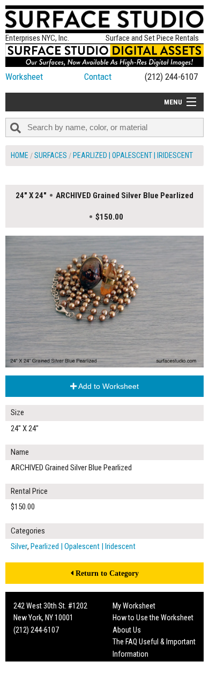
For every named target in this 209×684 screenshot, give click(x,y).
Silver (19, 546)
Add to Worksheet (108, 386)
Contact (97, 76)
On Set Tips (130, 677)
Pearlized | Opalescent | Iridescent (133, 155)
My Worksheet (134, 606)
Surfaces (50, 155)
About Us (127, 630)
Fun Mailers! (130, 666)
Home (19, 155)
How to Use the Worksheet (153, 617)
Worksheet (24, 76)
